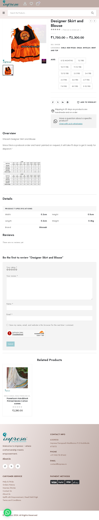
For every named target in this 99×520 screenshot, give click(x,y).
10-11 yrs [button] (64, 67)
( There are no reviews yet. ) (71, 30)
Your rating (11, 267)
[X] (11, 466)
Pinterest (68, 102)
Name (9, 303)
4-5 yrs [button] (64, 80)
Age (53, 59)
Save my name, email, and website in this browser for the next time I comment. (41, 325)
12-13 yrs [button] (65, 73)
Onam (79, 48)
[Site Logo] (11, 3)
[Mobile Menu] (4, 13)
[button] (7, 512)
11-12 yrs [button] (77, 67)
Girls (63, 48)
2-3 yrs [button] (77, 73)
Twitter (58, 102)
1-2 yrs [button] (81, 60)
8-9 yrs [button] (75, 86)
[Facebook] (5, 466)
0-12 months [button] (67, 60)
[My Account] (25, 3)
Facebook (53, 102)
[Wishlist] (31, 3)
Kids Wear (71, 48)
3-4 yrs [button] (88, 73)
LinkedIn (63, 102)
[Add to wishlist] (26, 369)
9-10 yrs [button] (86, 86)
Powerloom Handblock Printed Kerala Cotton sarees (17, 401)
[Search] (92, 13)
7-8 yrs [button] (64, 86)
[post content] (17, 379)
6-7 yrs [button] (86, 80)
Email (9, 314)
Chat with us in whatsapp (70, 123)
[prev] (91, 21)
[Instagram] (17, 466)
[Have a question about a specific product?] (56, 121)
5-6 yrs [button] (75, 80)
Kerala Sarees (9, 396)
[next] (94, 21)
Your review (12, 276)
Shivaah (86, 48)
